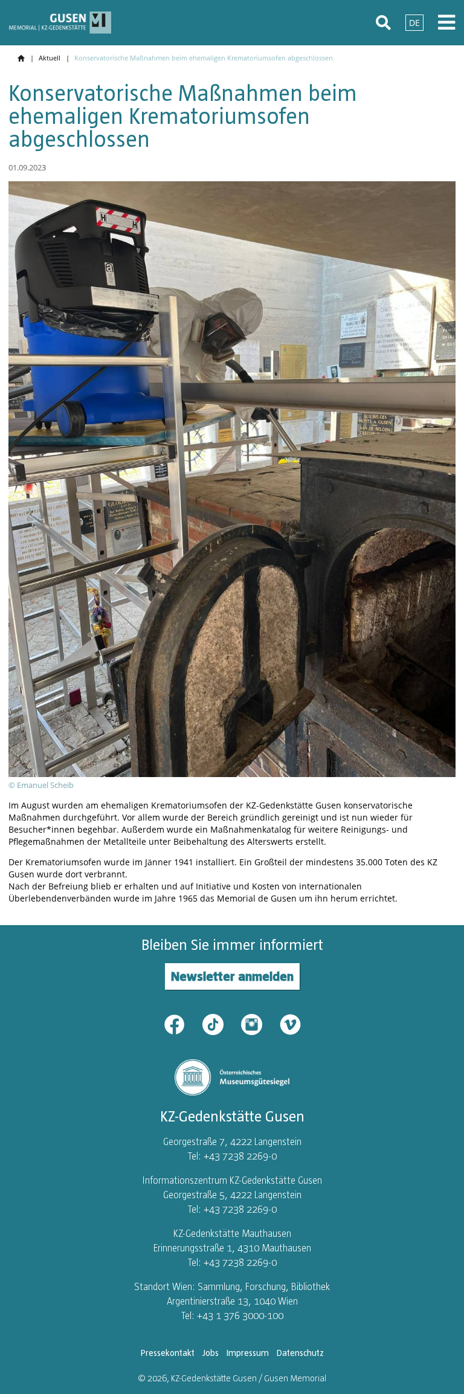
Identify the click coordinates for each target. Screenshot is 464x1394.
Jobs (210, 1353)
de (414, 22)
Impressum (248, 1353)
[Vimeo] (290, 1023)
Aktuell (49, 57)
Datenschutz (300, 1353)
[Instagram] (259, 1023)
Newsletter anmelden (232, 976)
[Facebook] (182, 1023)
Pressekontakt (168, 1353)
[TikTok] (220, 1023)
